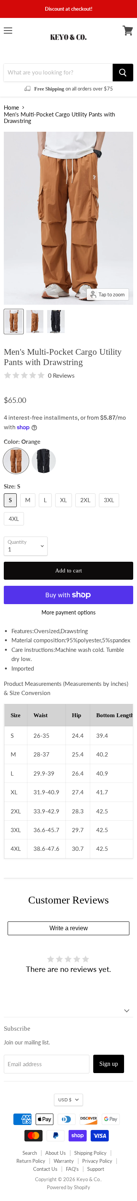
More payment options (68, 612)
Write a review (68, 928)
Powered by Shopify (68, 1187)
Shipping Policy (90, 1153)
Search (29, 1153)
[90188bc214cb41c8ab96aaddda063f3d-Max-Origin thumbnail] (13, 321)
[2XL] (86, 508)
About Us (55, 1153)
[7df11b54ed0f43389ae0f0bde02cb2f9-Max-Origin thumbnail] (35, 321)
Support (95, 1169)
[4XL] (15, 527)
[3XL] (110, 508)
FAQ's (72, 1169)
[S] (11, 508)
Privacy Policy (97, 1161)
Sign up (108, 1063)
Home (11, 107)
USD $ (65, 1099)
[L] (46, 508)
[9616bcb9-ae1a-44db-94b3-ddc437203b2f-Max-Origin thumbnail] (55, 321)
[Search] (123, 72)
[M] (28, 508)
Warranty (64, 1161)
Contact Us (45, 1169)
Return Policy (30, 1161)
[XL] (64, 508)
